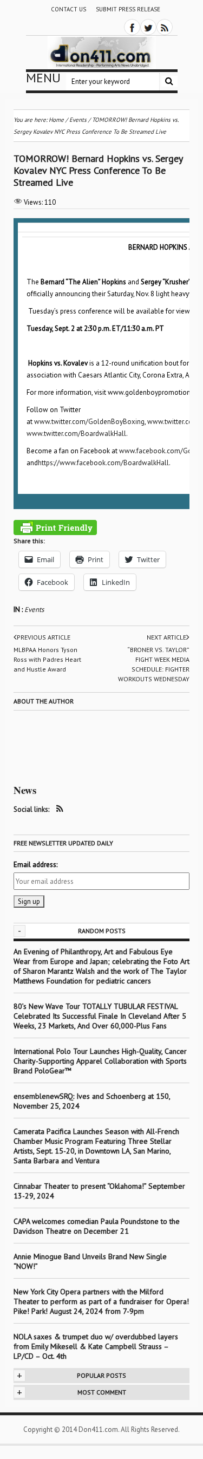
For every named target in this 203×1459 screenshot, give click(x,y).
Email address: (35, 864)
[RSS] (164, 27)
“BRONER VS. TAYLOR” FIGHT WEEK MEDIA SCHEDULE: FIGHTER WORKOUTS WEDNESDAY (153, 664)
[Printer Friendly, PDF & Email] (55, 527)
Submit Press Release (128, 9)
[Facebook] (132, 27)
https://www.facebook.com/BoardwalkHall (103, 462)
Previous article (43, 637)
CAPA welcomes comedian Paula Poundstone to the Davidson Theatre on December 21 (97, 1226)
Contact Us (68, 9)
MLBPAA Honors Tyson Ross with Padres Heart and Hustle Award (47, 659)
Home (56, 119)
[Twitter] (148, 27)
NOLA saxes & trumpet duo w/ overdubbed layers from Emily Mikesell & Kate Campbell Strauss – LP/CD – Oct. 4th (96, 1346)
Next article (166, 637)
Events (34, 609)
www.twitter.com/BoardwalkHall (76, 433)
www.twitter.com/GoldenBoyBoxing (89, 421)
